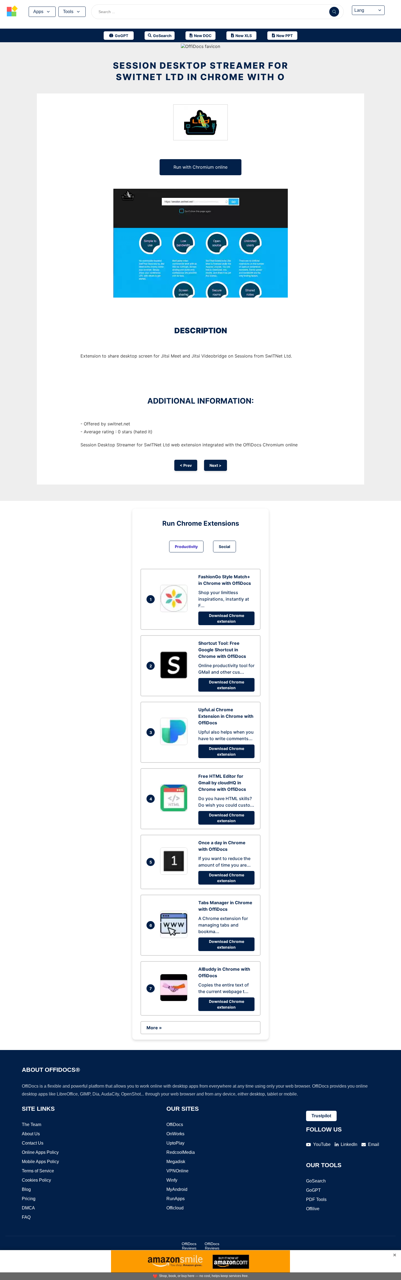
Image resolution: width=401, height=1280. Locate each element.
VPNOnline (177, 1171)
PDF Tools (316, 1199)
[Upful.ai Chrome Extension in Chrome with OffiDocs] (175, 743)
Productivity (186, 546)
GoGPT (313, 1190)
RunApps (175, 1198)
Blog (26, 1189)
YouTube (322, 1144)
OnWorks (175, 1133)
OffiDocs (174, 1124)
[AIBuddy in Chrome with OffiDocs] (175, 999)
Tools (68, 11)
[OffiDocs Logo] (12, 12)
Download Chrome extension (226, 618)
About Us (31, 1133)
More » (154, 1027)
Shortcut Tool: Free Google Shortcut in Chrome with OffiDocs (222, 649)
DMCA (28, 1208)
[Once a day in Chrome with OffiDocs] (175, 873)
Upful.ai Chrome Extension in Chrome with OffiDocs (225, 716)
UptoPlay (175, 1143)
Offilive (312, 1208)
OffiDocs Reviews (189, 1246)
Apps (38, 11)
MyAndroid (176, 1189)
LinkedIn (349, 1144)
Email (373, 1144)
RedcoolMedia (180, 1152)
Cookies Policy (36, 1180)
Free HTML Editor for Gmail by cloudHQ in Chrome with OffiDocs (222, 782)
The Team (31, 1124)
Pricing (28, 1198)
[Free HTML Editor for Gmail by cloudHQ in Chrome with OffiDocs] (175, 810)
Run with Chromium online (200, 167)
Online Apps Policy (40, 1152)
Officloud (175, 1208)
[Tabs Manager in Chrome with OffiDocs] (175, 936)
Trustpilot (321, 1115)
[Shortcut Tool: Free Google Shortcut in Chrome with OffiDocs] (175, 677)
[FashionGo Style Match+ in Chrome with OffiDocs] (175, 610)
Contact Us (32, 1143)
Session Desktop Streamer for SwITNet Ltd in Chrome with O (200, 71)
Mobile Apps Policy (40, 1161)
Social (224, 546)
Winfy (171, 1180)
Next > (216, 465)
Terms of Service (38, 1171)
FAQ (26, 1217)
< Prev (186, 465)
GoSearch (316, 1181)
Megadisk (175, 1161)
